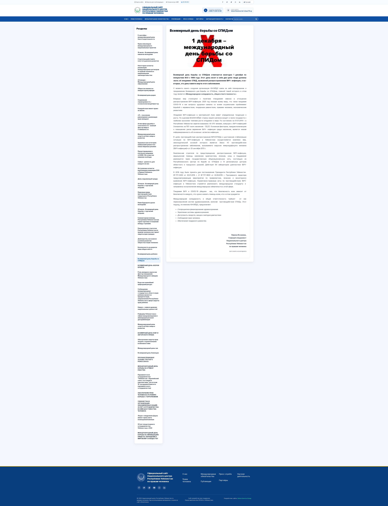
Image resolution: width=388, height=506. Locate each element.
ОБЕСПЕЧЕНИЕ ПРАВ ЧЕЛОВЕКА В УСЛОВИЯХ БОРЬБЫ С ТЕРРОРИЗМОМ (148, 395)
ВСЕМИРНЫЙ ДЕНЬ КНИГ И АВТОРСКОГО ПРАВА (148, 334)
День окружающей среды (148, 179)
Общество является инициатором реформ (146, 89)
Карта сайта (139, 2)
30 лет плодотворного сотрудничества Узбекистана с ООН (146, 426)
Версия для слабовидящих (154, 2)
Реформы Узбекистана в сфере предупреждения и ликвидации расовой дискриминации (148, 317)
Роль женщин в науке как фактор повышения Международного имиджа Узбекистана (148, 275)
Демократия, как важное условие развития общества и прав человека (148, 240)
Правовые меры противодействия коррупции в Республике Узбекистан (147, 195)
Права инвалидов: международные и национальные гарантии (147, 46)
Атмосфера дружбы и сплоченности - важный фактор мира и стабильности (147, 126)
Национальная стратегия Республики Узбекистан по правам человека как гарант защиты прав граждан (148, 231)
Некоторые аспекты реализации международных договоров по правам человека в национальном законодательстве (148, 70)
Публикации (175, 19)
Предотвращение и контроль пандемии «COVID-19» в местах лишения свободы (146, 154)
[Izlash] (256, 19)
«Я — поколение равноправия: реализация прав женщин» (147, 117)
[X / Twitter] (227, 2)
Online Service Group (244, 498)
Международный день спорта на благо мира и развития (146, 136)
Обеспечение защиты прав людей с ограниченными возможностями (148, 341)
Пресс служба (188, 19)
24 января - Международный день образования (146, 82)
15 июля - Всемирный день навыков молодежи (148, 53)
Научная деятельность (214, 19)
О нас (126, 19)
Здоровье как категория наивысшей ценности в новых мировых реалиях (147, 144)
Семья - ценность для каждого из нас (146, 163)
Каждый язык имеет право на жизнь (148, 109)
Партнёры (199, 19)
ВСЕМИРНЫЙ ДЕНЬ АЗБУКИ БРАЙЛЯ (148, 266)
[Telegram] (231, 2)
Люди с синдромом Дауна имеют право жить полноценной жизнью (148, 417)
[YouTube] (154, 488)
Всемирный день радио (147, 95)
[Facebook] (222, 2)
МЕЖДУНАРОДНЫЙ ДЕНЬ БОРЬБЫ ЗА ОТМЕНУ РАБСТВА (148, 368)
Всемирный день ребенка (147, 254)
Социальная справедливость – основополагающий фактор (148, 102)
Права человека (136, 19)
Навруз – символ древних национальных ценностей (147, 308)
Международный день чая (148, 348)
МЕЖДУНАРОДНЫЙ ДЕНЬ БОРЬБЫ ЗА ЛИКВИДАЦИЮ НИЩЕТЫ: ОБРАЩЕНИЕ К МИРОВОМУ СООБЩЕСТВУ (148, 435)
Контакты (229, 19)
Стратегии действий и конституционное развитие (148, 60)
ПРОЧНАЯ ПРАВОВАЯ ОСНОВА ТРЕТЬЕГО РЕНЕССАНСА (146, 359)
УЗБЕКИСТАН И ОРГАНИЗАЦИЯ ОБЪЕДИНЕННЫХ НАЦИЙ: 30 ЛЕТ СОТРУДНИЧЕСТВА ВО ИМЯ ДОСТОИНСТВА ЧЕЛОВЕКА (148, 406)
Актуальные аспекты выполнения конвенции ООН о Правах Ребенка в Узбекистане (148, 171)
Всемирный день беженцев (148, 353)
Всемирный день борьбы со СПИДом (148, 259)
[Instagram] (235, 2)
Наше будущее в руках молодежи (146, 203)
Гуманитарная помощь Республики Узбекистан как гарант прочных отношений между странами (148, 220)
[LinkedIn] (239, 2)
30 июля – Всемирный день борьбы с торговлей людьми (148, 185)
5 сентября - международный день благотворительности (146, 37)
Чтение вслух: (173, 2)
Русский (247, 2)
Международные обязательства (157, 19)
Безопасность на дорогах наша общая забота (147, 248)
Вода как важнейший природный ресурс (145, 283)
